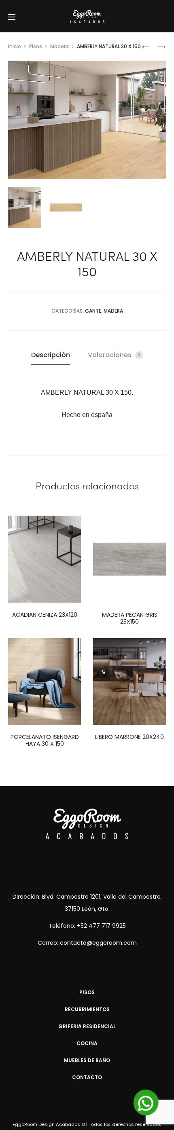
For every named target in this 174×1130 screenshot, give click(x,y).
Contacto (87, 1077)
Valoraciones (114, 355)
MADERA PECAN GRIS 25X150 (129, 618)
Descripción (50, 355)
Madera (59, 46)
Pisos (35, 46)
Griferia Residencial (87, 1026)
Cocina (87, 1043)
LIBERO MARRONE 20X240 (129, 737)
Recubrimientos (87, 1009)
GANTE (93, 310)
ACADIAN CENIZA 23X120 (44, 615)
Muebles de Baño (87, 1060)
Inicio (14, 46)
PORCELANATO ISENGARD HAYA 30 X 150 (45, 740)
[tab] (50, 355)
